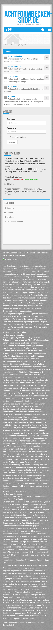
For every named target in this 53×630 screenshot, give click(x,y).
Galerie (9, 213)
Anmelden (7, 111)
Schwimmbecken (15, 56)
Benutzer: (11, 119)
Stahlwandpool (14, 66)
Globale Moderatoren (31, 180)
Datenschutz (8, 625)
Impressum (7, 622)
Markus (7, 194)
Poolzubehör (13, 86)
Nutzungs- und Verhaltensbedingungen (28, 622)
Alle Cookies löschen (14, 221)
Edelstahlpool (13, 76)
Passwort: (11, 128)
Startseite (10, 208)
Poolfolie (11, 96)
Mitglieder (10, 217)
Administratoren (17, 180)
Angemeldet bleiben (18, 137)
